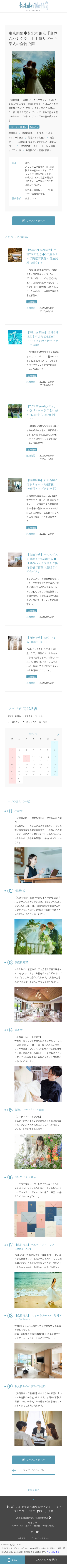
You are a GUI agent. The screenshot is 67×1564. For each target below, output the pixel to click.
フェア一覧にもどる (33, 1470)
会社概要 (21, 1538)
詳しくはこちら (53, 1552)
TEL (14, 1559)
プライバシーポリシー (40, 1538)
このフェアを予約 (35, 221)
